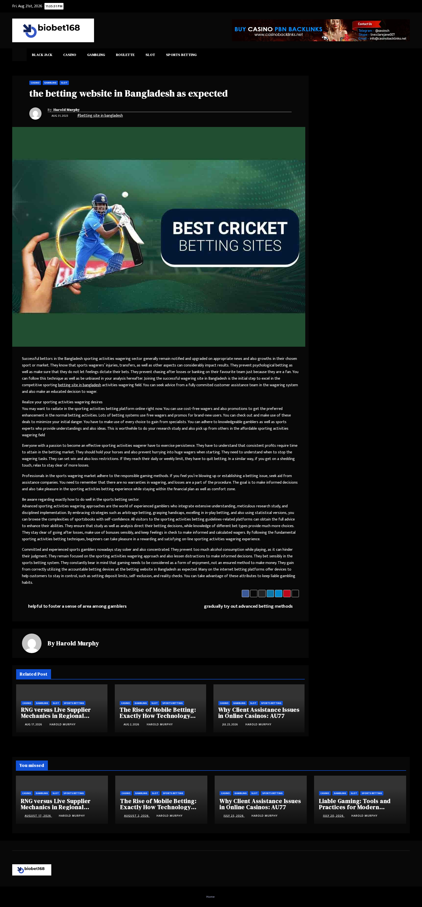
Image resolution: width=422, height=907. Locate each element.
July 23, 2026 (234, 815)
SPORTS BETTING (181, 54)
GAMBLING (96, 54)
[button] (406, 54)
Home (210, 896)
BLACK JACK (42, 54)
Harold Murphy (66, 109)
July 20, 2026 (334, 815)
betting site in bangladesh (79, 385)
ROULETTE (125, 54)
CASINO (69, 54)
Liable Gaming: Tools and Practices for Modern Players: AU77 (355, 807)
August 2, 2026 (137, 815)
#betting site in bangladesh (100, 115)
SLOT (150, 54)
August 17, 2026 (38, 815)
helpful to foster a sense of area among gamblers (77, 606)
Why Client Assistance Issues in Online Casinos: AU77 (259, 713)
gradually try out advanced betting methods (248, 606)
